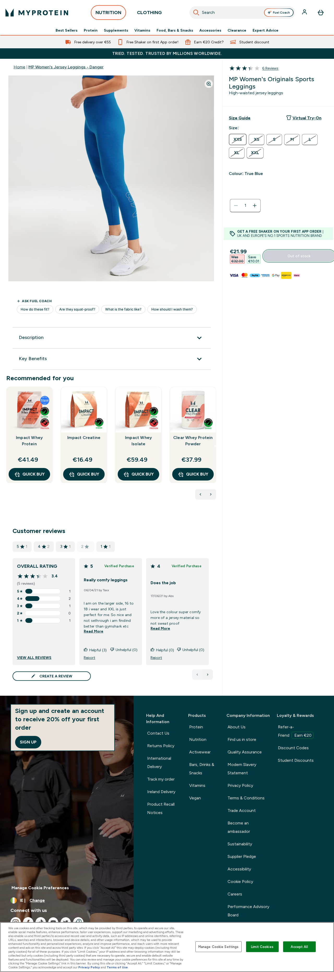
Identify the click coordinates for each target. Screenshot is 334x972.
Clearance (237, 30)
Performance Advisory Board (248, 910)
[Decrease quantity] (236, 205)
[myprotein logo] (36, 12)
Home (19, 67)
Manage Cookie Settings (218, 946)
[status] (245, 205)
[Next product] (211, 494)
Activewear (200, 752)
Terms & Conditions (246, 798)
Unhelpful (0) (127, 650)
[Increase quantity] (254, 205)
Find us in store (242, 739)
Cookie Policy (240, 881)
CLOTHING (149, 12)
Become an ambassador (239, 827)
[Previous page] (197, 674)
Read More (93, 631)
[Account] (305, 12)
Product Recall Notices (161, 808)
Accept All (299, 946)
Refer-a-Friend (295, 731)
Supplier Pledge (242, 856)
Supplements (116, 30)
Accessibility (239, 869)
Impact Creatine (83, 437)
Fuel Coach (281, 12)
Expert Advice (265, 30)
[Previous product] (200, 494)
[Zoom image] (209, 84)
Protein (91, 30)
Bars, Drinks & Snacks (201, 768)
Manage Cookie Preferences (40, 888)
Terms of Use (117, 967)
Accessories (210, 30)
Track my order (161, 779)
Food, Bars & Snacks (175, 30)
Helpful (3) (98, 650)
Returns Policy (160, 745)
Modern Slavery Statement (242, 768)
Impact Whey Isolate (138, 440)
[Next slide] (215, 446)
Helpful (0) (165, 650)
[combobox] (242, 12)
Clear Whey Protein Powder (193, 440)
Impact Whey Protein (29, 440)
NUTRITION (108, 12)
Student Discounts (296, 760)
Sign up (28, 742)
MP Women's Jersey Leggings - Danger (66, 67)
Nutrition (197, 739)
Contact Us (158, 733)
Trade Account (242, 810)
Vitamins (142, 30)
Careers (235, 894)
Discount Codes (293, 748)
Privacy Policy (240, 785)
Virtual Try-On (307, 118)
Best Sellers (66, 30)
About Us (237, 727)
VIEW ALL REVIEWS (34, 657)
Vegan (195, 798)
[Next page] (207, 674)
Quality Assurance (245, 752)
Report (89, 657)
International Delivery (159, 762)
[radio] (238, 139)
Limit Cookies (262, 946)
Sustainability (240, 844)
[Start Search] (196, 12)
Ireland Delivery (161, 791)
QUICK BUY (33, 474)
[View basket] (321, 12)
